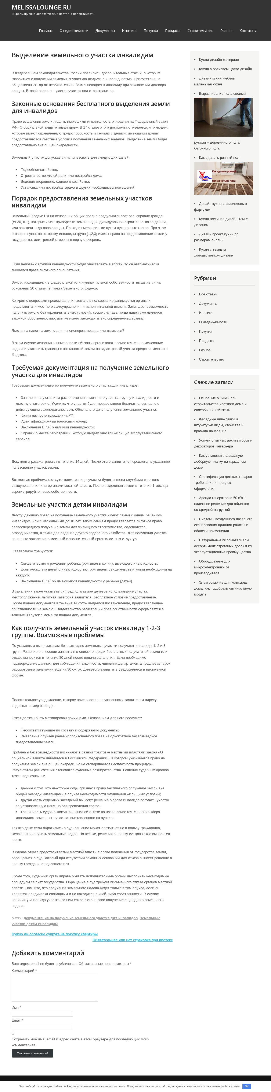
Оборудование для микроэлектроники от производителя (212, 567)
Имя (16, 1008)
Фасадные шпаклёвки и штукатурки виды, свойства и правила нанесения (218, 425)
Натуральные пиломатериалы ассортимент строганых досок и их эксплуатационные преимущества (223, 546)
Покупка (151, 30)
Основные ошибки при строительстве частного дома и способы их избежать (220, 404)
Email (17, 1020)
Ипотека (129, 30)
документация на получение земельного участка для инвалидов (81, 918)
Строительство (200, 30)
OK (247, 1086)
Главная (46, 30)
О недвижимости (74, 30)
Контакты (248, 30)
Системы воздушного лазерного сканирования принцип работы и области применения (223, 525)
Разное (226, 30)
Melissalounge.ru (41, 7)
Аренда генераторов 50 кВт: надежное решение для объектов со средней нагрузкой (221, 504)
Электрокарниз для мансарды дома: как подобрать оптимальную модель (223, 588)
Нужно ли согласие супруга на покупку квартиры (55, 934)
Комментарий (24, 971)
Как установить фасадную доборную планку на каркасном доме (220, 461)
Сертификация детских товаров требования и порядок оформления (223, 483)
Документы (105, 30)
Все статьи (208, 294)
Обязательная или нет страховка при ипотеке (133, 940)
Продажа (172, 30)
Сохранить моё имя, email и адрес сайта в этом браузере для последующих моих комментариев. (80, 1042)
